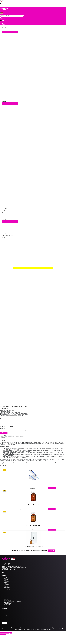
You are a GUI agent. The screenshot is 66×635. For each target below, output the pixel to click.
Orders (5, 614)
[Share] (7, 633)
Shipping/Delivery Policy (8, 602)
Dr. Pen (5, 583)
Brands (5, 580)
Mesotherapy (2, 435)
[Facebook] (0, 4)
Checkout (5, 613)
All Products (6, 577)
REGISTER (27, 267)
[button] (7, 30)
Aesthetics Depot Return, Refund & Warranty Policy (13, 601)
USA (3, 1)
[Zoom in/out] (1, 633)
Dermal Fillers (6, 578)
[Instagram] (2, 4)
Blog (4, 619)
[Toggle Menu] (10, 32)
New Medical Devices (8, 593)
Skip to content (3, 0)
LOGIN (32, 267)
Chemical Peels (7, 596)
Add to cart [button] (52, 488)
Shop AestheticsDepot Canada (7, 606)
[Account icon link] (0, 17)
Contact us (6, 616)
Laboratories (6, 579)
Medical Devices (7, 592)
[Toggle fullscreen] (4, 633)
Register (3, 18)
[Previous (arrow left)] (1, 634)
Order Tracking (6, 615)
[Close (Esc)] (10, 633)
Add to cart (3, 432)
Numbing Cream (7, 594)
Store (5, 611)
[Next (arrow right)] (4, 634)
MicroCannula (6, 597)
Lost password (6, 618)
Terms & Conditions (7, 600)
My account (6, 610)
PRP (4, 585)
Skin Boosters (6, 581)
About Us (5, 617)
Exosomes (6, 586)
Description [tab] (4, 440)
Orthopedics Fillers (7, 603)
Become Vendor (7, 604)
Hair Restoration (7, 587)
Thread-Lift (6, 595)
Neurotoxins (6, 582)
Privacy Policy (6, 599)
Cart (4, 612)
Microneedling (9, 435)
